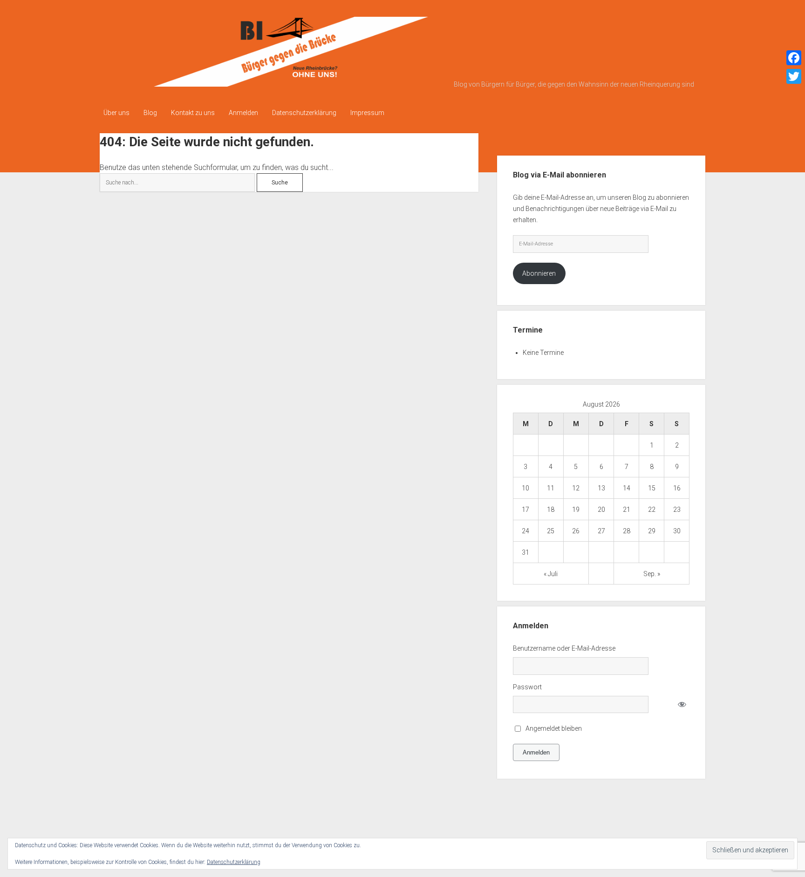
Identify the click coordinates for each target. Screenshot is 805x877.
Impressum (367, 112)
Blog (150, 112)
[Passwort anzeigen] (681, 704)
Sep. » (651, 574)
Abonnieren (539, 273)
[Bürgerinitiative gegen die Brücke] (274, 83)
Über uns (116, 112)
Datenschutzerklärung (304, 112)
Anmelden (243, 112)
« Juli (551, 574)
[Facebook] (794, 57)
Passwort (527, 687)
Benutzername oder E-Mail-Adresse (564, 648)
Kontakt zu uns (193, 112)
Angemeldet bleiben (553, 728)
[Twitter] (794, 76)
